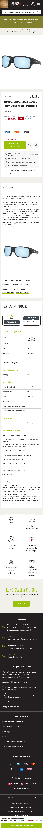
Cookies (30, 811)
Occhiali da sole (12, 31)
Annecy (5, 682)
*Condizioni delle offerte (20, 803)
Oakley (7, 96)
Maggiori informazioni (10, 707)
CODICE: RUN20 (18, 23)
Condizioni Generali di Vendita (20, 807)
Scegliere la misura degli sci (13, 742)
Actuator (14, 284)
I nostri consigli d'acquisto (12, 721)
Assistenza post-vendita (12, 747)
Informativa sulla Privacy (16, 811)
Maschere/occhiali (22, 292)
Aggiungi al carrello (15, 145)
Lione (24, 682)
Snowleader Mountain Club (13, 726)
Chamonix (15, 682)
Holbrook (5, 284)
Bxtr (21, 284)
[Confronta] (36, 145)
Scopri (29, 22)
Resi (4, 737)
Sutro (27, 284)
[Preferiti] (30, 145)
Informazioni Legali (21, 815)
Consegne (6, 732)
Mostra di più (8, 173)
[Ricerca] (39, 10)
